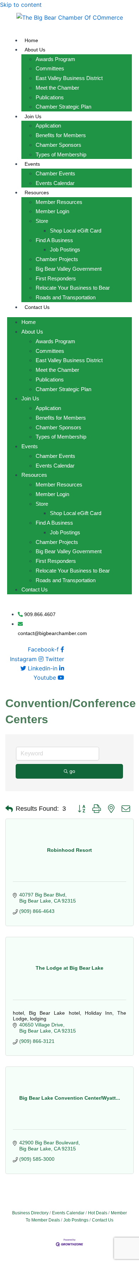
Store (42, 221)
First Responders (56, 278)
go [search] (72, 771)
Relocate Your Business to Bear (73, 288)
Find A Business (54, 240)
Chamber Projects (57, 259)
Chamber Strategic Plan (63, 107)
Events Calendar (55, 183)
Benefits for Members (61, 135)
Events (32, 164)
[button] (9, 809)
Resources (37, 192)
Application (48, 126)
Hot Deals (97, 1212)
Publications (50, 97)
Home (31, 40)
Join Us (33, 116)
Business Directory (30, 1212)
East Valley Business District (69, 78)
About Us (35, 50)
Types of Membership (61, 154)
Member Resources (59, 202)
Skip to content (21, 4)
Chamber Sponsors (58, 145)
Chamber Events (55, 173)
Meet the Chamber (57, 88)
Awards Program (55, 59)
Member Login (52, 211)
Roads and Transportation (66, 297)
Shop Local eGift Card (75, 231)
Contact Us (37, 307)
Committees (50, 68)
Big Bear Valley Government (69, 269)
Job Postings (65, 249)
